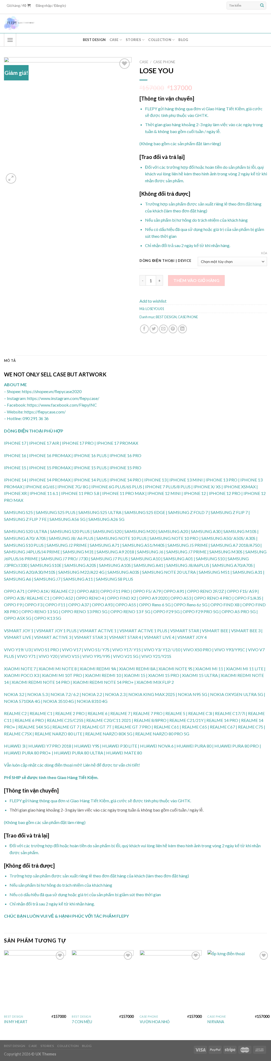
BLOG (183, 40)
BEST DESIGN (94, 40)
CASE (114, 40)
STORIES (133, 40)
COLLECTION (159, 40)
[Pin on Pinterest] (173, 329)
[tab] (10, 360)
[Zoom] (11, 178)
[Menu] (10, 39)
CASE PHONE (164, 62)
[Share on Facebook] (144, 329)
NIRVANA (215, 1021)
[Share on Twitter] (154, 329)
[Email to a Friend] (163, 329)
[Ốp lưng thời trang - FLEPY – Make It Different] (96, 23)
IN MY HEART (16, 1021)
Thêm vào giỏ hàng (196, 280)
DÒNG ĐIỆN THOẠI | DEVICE (165, 261)
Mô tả (10, 360)
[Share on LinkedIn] (182, 329)
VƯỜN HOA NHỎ (155, 1021)
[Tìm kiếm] (262, 6)
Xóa (264, 253)
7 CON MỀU (82, 1021)
